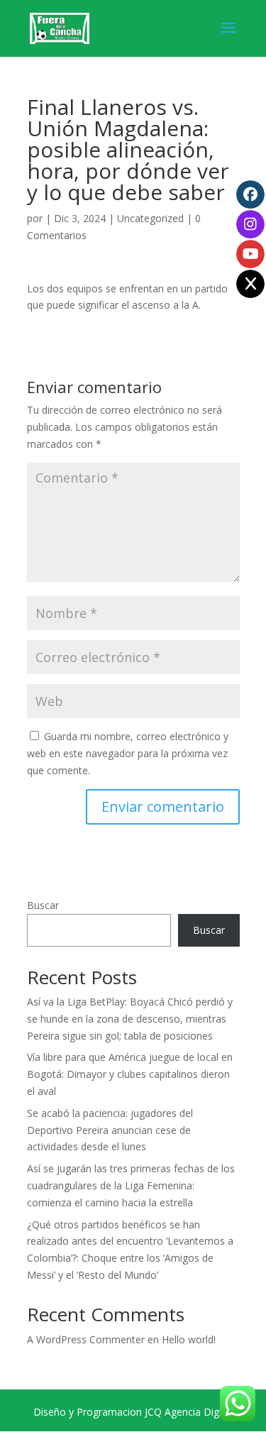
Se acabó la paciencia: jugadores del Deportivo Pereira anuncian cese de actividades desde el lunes (110, 1130)
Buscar (43, 905)
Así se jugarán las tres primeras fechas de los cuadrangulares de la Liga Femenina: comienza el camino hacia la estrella (131, 1185)
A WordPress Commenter (86, 1339)
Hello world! (189, 1339)
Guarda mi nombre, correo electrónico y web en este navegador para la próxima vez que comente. (127, 753)
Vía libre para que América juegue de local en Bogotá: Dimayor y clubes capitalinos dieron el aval (130, 1074)
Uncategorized (150, 218)
